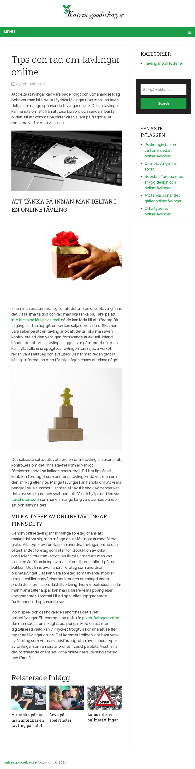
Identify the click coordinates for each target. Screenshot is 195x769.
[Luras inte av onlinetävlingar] (105, 698)
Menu (9, 32)
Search (163, 103)
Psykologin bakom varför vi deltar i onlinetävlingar (161, 150)
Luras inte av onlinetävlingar (103, 717)
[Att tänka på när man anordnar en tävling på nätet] (28, 698)
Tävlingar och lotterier (164, 63)
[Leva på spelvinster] (66, 698)
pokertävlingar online (100, 618)
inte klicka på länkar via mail (35, 320)
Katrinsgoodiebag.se (20, 762)
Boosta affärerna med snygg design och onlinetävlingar (164, 182)
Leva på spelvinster (60, 717)
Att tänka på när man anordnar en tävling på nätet (27, 720)
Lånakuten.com (25, 499)
